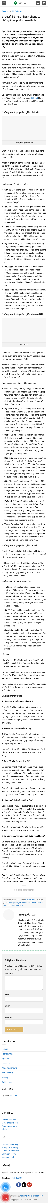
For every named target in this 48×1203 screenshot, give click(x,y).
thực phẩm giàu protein (18, 903)
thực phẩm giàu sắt (35, 903)
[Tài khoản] (38, 3)
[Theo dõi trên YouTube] (29, 1184)
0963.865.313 (16, 1178)
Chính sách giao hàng (10, 1144)
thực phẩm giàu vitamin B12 (14, 905)
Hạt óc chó (6, 1063)
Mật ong (5, 1077)
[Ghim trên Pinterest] (26, 890)
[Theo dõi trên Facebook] (18, 1184)
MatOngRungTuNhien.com (31, 1196)
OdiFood (34, 98)
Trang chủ (5, 11)
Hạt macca (6, 1058)
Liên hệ (4, 1129)
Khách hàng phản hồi (9, 1068)
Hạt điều (5, 1049)
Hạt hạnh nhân (7, 1054)
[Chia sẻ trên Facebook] (16, 890)
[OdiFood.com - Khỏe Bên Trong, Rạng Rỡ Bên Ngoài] (20, 3)
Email (7, 1006)
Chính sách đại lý (8, 1157)
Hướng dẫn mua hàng (10, 1148)
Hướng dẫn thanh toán (10, 1151)
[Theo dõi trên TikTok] (24, 1184)
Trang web (9, 1017)
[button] (4, 3)
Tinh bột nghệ (7, 1082)
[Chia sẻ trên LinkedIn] (31, 890)
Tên (7, 995)
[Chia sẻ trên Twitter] (21, 890)
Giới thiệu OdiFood (9, 1120)
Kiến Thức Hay (7, 1073)
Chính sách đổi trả (9, 1154)
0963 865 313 (15, 1096)
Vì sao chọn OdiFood (10, 1123)
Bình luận (9, 973)
